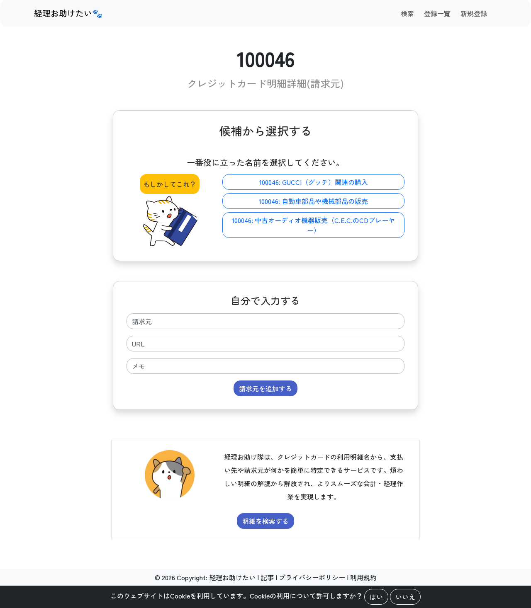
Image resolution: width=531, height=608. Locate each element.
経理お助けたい (232, 577)
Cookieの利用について (283, 596)
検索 (407, 13)
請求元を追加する (265, 388)
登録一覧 (437, 13)
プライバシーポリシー (312, 577)
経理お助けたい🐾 (68, 13)
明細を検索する (265, 521)
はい (376, 597)
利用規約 (363, 577)
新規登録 (473, 13)
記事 (267, 577)
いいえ (405, 597)
